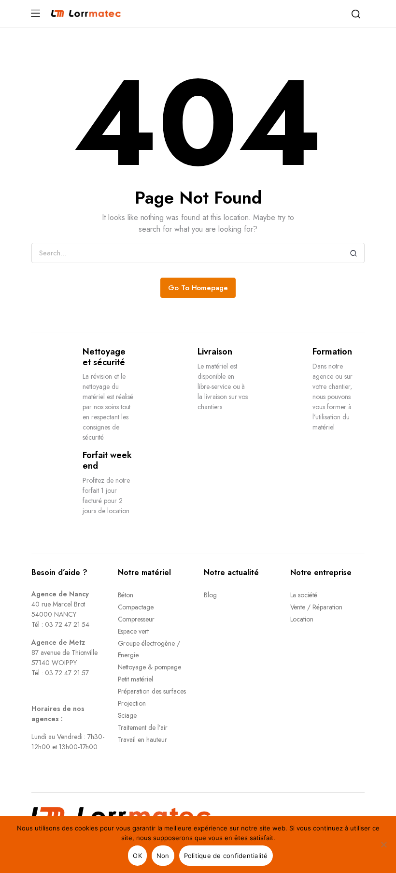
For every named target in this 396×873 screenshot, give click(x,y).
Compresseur (136, 619)
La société (304, 595)
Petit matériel (136, 679)
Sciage (127, 715)
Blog (210, 595)
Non (163, 855)
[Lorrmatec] (86, 13)
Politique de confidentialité (226, 855)
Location (302, 619)
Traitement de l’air (143, 727)
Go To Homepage (198, 287)
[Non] (384, 844)
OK (137, 855)
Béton (126, 595)
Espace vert (133, 631)
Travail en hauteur (142, 739)
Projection (132, 703)
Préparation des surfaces (152, 691)
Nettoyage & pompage (149, 667)
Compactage (136, 607)
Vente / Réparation (316, 607)
